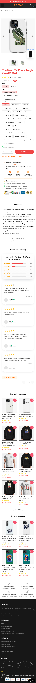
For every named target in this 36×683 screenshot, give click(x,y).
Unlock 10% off (3, 675)
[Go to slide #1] (13, 63)
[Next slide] (32, 36)
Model (4, 102)
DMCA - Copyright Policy (7, 631)
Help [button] (33, 680)
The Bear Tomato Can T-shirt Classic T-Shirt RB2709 (25, 498)
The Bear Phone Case (13, 11)
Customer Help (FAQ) (7, 651)
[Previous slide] (3, 36)
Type (3, 83)
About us (3, 623)
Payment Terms (5, 644)
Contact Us (4, 649)
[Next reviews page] (32, 382)
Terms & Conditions (6, 626)
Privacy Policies (5, 628)
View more (18, 509)
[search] (31, 5)
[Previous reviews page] (23, 382)
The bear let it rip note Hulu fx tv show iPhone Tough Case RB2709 (8, 416)
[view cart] (34, 5)
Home (2, 11)
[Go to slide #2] (22, 63)
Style (3, 89)
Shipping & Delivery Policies (8, 641)
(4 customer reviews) (15, 77)
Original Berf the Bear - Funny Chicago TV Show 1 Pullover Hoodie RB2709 (9, 443)
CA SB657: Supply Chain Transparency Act (12, 633)
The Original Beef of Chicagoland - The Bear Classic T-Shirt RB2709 (8, 471)
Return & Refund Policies (8, 646)
